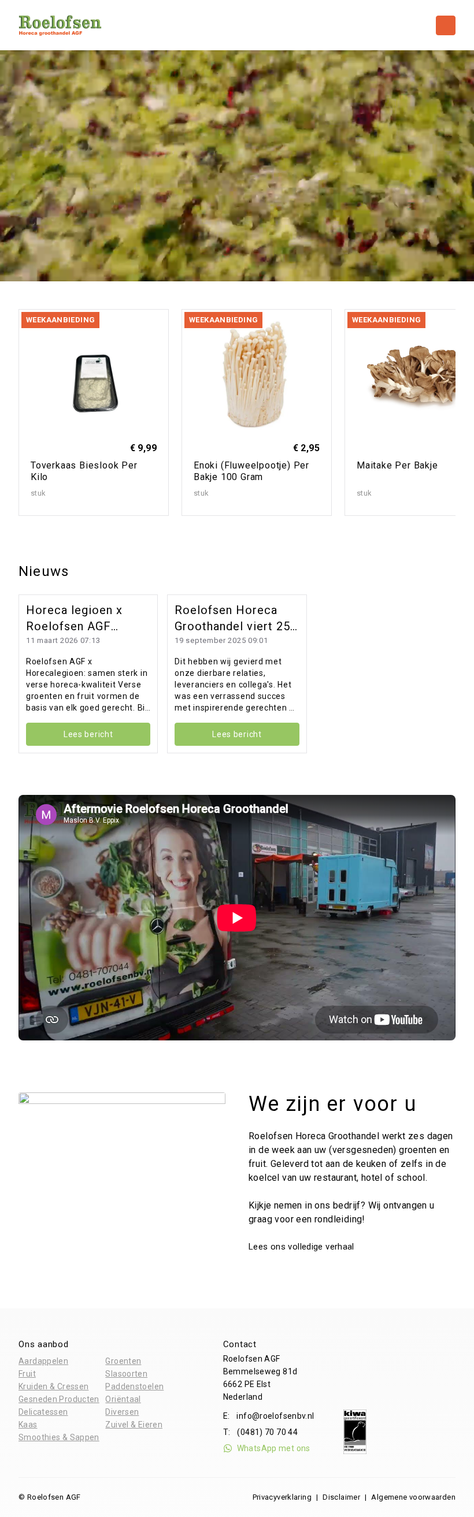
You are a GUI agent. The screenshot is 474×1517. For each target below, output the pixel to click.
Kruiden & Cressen (53, 1386)
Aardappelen (43, 1361)
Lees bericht (88, 734)
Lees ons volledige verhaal (303, 1246)
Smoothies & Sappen (58, 1437)
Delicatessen (43, 1411)
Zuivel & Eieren (133, 1424)
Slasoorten (126, 1373)
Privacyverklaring (282, 1497)
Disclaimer (341, 1497)
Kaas (28, 1424)
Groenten (123, 1361)
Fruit (27, 1373)
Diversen (122, 1411)
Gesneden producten (58, 1399)
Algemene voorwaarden (413, 1497)
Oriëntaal (122, 1399)
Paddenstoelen (134, 1386)
